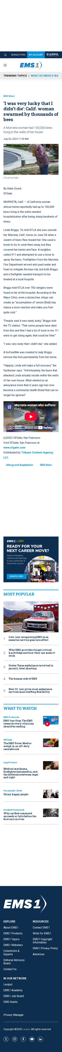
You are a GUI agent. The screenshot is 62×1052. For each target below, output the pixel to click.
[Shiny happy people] (51, 793)
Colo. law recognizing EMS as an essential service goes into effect (29, 639)
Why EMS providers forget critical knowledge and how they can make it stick (32, 653)
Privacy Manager (13, 1015)
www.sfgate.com (14, 447)
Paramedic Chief (12, 790)
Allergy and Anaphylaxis (19, 465)
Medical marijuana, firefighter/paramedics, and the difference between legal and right (20, 773)
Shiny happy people (15, 794)
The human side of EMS (23, 678)
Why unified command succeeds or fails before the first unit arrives (19, 816)
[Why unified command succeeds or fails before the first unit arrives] (51, 813)
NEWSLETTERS (18, 55)
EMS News (9, 96)
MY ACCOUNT (36, 55)
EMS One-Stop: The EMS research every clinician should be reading (18, 723)
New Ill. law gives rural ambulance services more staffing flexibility (30, 691)
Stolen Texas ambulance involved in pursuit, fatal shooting (31, 667)
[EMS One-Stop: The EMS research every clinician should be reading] (51, 720)
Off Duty (7, 740)
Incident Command (13, 810)
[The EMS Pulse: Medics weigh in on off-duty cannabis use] (51, 743)
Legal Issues (10, 762)
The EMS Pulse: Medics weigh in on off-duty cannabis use (17, 746)
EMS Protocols (11, 717)
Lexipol (26, 1029)
